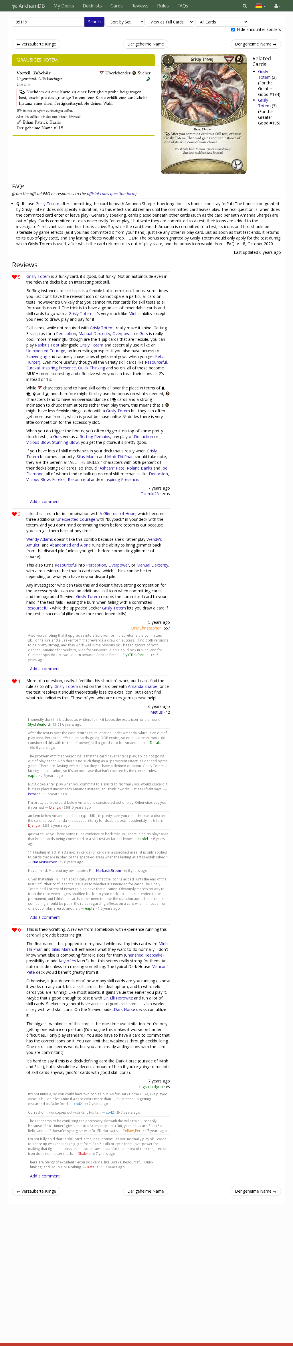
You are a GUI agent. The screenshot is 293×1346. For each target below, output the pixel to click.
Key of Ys (67, 960)
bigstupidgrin (151, 1086)
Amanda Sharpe (142, 686)
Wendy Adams (39, 539)
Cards (116, 6)
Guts (143, 333)
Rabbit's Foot (47, 345)
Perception (66, 333)
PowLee (34, 793)
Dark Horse (124, 1009)
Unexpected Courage (45, 350)
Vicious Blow (38, 442)
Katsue (92, 1167)
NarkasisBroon (44, 862)
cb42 (78, 1103)
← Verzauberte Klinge (36, 44)
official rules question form (111, 193)
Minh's (134, 313)
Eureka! (33, 368)
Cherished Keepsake (144, 955)
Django (55, 807)
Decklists (92, 6)
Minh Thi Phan (120, 456)
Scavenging (36, 356)
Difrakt (155, 742)
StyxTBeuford (133, 654)
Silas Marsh (87, 456)
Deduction (143, 436)
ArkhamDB (31, 5)
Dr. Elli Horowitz (118, 998)
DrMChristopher (146, 628)
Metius (156, 712)
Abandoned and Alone (70, 545)
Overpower (122, 333)
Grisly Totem (265, 74)
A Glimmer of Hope (117, 513)
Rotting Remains (95, 436)
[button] (244, 5)
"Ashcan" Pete (111, 468)
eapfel (33, 775)
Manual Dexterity (94, 333)
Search (94, 21)
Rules (163, 6)
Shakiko (84, 1153)
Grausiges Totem (37, 60)
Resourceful (156, 362)
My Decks (64, 6)
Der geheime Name (145, 44)
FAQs (182, 6)
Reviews (140, 6)
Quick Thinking (91, 368)
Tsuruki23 (150, 493)
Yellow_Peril (132, 1130)
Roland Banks (139, 468)
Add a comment (45, 501)
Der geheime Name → (256, 44)
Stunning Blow (65, 442)
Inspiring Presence (59, 368)
